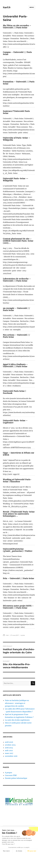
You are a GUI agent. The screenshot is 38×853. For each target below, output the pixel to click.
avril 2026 (9, 742)
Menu (31, 7)
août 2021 (9, 750)
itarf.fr (7, 7)
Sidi (7, 635)
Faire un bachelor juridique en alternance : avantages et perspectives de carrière (17, 703)
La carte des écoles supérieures (17, 720)
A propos (8, 773)
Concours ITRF (11, 775)
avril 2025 (9, 748)
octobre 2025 (10, 745)
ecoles (23, 635)
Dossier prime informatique (16, 778)
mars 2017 (9, 753)
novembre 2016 (11, 756)
